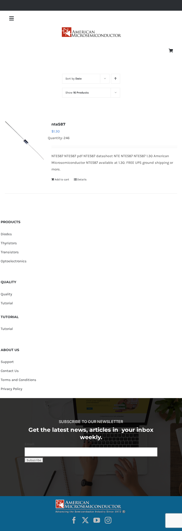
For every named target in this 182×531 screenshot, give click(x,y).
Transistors (10, 252)
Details (81, 179)
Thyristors (9, 243)
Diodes (6, 234)
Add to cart (62, 179)
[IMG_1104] (91, 28)
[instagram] (108, 520)
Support (7, 362)
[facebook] (74, 520)
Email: (29, 444)
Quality (6, 294)
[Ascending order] (115, 79)
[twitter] (85, 520)
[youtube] (96, 520)
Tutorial (7, 303)
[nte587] (24, 140)
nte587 (58, 124)
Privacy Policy (11, 389)
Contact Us (10, 371)
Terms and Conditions (18, 380)
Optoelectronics (14, 261)
